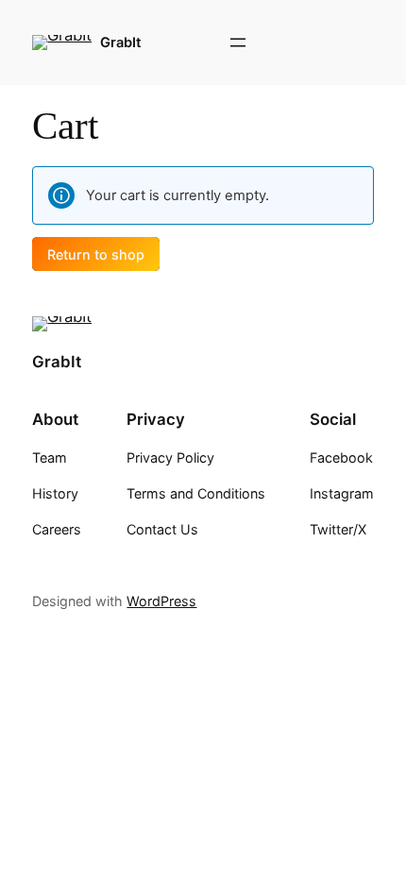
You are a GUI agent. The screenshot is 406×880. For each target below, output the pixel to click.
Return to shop (95, 253)
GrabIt (121, 42)
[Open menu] (238, 42)
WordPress (161, 601)
